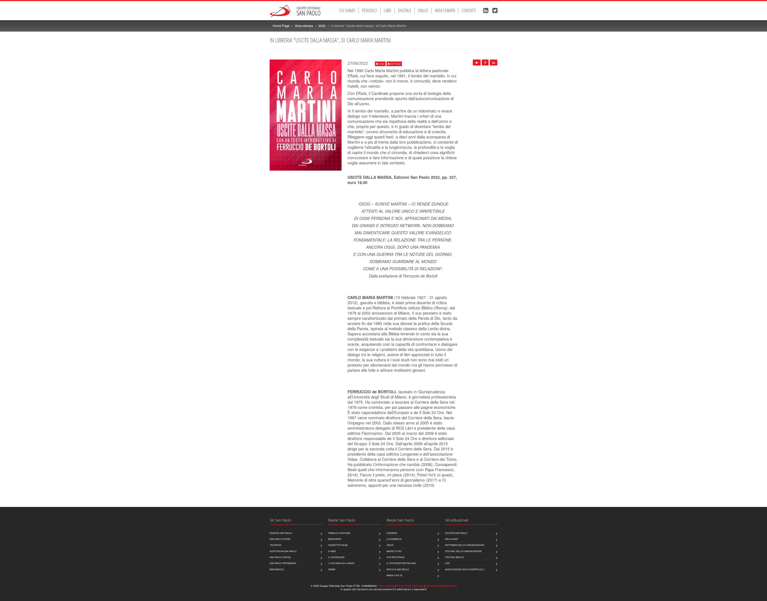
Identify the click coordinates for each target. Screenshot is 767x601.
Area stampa (445, 10)
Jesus (389, 544)
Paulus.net (451, 538)
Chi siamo (347, 10)
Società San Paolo (456, 532)
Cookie (419, 586)
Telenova (275, 544)
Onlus (423, 10)
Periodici (369, 10)
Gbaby (332, 569)
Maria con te (394, 575)
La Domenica (393, 538)
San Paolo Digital (280, 557)
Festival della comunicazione (463, 551)
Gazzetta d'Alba (338, 544)
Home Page (281, 25)
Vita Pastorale (395, 557)
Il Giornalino (336, 557)
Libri (387, 10)
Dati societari (386, 586)
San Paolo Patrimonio (283, 563)
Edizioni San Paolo (281, 532)
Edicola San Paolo (397, 569)
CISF (447, 563)
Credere (391, 532)
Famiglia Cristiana (339, 532)
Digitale (404, 10)
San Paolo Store (280, 538)
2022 (322, 25)
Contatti (469, 10)
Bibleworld (277, 569)
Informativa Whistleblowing (441, 586)
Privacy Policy (404, 586)
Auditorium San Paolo (283, 551)
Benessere (334, 538)
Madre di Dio (394, 551)
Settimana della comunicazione (464, 544)
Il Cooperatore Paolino (401, 563)
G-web (332, 551)
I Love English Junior (341, 563)
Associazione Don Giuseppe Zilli (464, 569)
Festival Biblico (454, 557)
